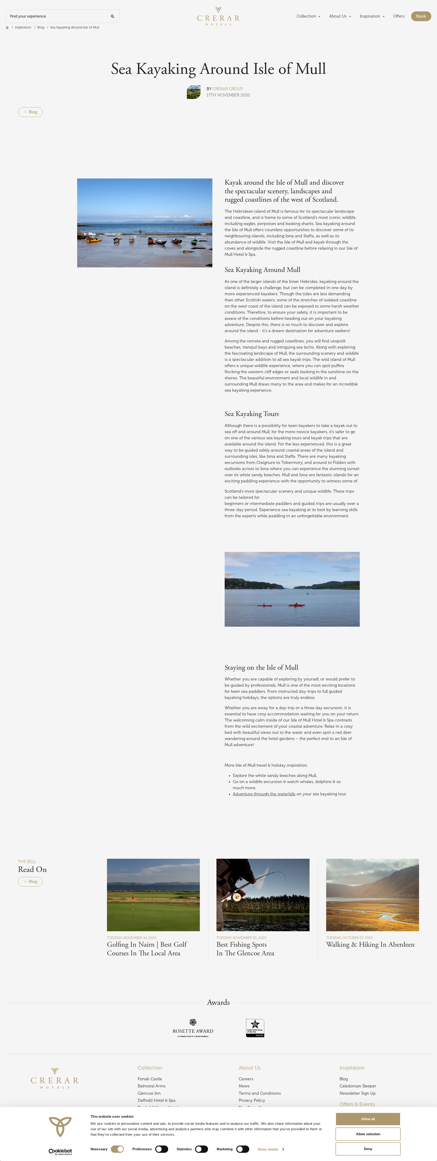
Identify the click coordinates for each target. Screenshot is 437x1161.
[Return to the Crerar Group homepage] (218, 16)
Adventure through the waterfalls (264, 794)
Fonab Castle (150, 1079)
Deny (368, 1149)
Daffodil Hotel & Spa (156, 1100)
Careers (246, 1079)
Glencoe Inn (149, 1093)
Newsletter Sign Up (358, 1093)
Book (423, 16)
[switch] (161, 1149)
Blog (40, 27)
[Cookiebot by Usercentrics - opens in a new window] (60, 1152)
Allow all (368, 1119)
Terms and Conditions (260, 1093)
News (244, 1086)
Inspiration (23, 27)
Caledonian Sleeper (358, 1086)
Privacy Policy (252, 1100)
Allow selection (368, 1134)
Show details (268, 1149)
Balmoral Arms (151, 1086)
